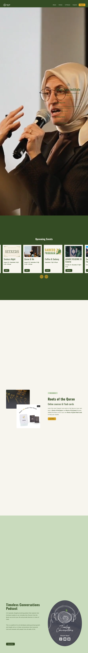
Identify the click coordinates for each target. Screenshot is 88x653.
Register (69, 270)
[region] (44, 259)
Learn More (51, 418)
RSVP (6, 270)
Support (82, 4)
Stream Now (10, 644)
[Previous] (41, 276)
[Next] (46, 276)
